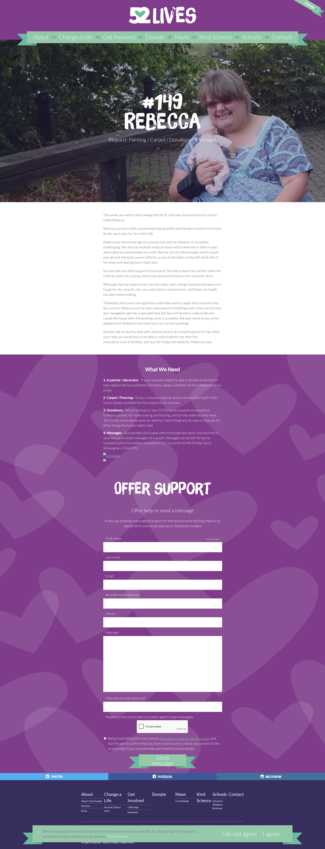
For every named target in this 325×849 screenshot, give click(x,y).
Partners (86, 805)
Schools (252, 36)
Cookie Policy (127, 842)
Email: (110, 576)
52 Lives (162, 15)
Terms (105, 842)
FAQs (84, 810)
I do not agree (239, 833)
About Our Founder (91, 801)
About (41, 36)
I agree (271, 833)
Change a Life (76, 36)
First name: (114, 538)
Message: (112, 632)
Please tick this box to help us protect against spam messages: (150, 717)
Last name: (113, 557)
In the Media (182, 801)
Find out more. (117, 836)
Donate (155, 36)
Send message (162, 760)
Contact (282, 36)
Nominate (133, 812)
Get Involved (119, 36)
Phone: (111, 613)
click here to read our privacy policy (184, 738)
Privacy (115, 842)
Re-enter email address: (122, 595)
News (182, 36)
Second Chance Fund (112, 809)
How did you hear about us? (125, 698)
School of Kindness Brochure (218, 805)
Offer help (133, 807)
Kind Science (215, 36)
